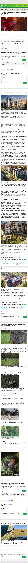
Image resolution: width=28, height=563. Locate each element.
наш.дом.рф (3, 255)
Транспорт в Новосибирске (4, 9)
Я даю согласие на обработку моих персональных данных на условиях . (10, 82)
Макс (18, 66)
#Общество (2, 15)
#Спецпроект (2, 328)
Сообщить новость (5, 66)
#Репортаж (6, 328)
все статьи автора (5, 74)
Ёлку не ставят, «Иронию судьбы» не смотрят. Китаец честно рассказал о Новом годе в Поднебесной (14, 64)
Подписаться (24, 259)
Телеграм (22, 66)
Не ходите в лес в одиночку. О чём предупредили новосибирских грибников (13, 494)
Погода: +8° (17, 5)
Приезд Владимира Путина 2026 (21, 9)
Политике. (5, 562)
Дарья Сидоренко (5, 73)
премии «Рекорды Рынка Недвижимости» (14, 289)
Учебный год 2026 (12, 9)
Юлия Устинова (5, 504)
